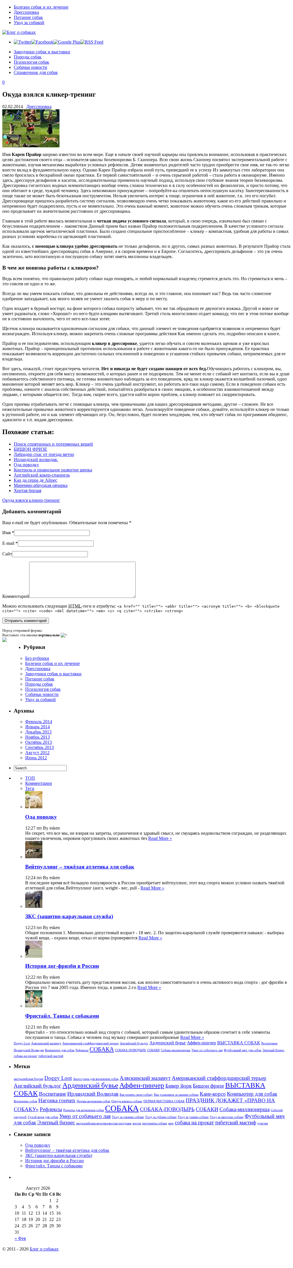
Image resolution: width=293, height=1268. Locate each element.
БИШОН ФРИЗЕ (30, 449)
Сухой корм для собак (43, 1117)
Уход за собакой (29, 22)
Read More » (160, 838)
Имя (6, 532)
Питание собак (28, 17)
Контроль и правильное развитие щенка (53, 469)
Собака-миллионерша (175, 1050)
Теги (29, 788)
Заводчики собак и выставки (42, 51)
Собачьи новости (30, 67)
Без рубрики (37, 658)
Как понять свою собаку (136, 1094)
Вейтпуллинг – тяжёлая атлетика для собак (79, 867)
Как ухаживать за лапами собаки (176, 1094)
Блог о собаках (44, 1248)
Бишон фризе (208, 1086)
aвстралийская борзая (28, 1078)
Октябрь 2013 (38, 742)
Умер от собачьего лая (207, 1050)
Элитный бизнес (273, 1050)
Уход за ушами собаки (193, 1117)
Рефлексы (82, 1050)
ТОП (30, 778)
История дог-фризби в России (62, 966)
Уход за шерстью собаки (226, 1117)
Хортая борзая (27, 490)
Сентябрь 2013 (39, 747)
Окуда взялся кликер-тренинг (31, 500)
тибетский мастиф (50, 1056)
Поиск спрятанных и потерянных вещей (53, 444)
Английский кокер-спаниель (42, 475)
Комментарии (38, 783)
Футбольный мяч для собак (242, 1050)
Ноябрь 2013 (37, 737)
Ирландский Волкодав (29, 1050)
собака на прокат (25, 1056)
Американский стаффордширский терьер (90, 1043)
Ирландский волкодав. (36, 459)
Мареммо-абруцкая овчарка (41, 485)
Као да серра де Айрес (35, 480)
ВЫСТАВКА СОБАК (238, 1042)
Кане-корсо (213, 1094)
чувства (262, 1123)
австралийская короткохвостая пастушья (103, 1123)
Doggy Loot (22, 1043)
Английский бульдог (134, 1043)
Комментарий (15, 596)
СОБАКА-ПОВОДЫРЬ (130, 1050)
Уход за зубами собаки (161, 1117)
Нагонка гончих (57, 1100)
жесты (136, 1123)
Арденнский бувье (167, 1042)
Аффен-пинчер (201, 1042)
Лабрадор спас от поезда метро (44, 454)
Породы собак (27, 56)
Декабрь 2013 (38, 731)
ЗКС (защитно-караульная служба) (69, 916)
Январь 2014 (37, 726)
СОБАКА (102, 1049)
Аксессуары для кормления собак (95, 1078)
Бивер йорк (178, 1086)
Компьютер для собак (59, 1050)
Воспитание (269, 1043)
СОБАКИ (153, 1050)
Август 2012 (37, 752)
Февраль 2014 (38, 721)
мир (171, 1123)
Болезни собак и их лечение (41, 7)
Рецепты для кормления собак (83, 1110)
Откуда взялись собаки (126, 1101)
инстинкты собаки (154, 1123)
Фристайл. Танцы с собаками (62, 1016)
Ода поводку (26, 464)
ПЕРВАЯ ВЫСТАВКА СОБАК (164, 1101)
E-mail (8, 543)
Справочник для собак (36, 72)
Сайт (7, 553)
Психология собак (31, 62)
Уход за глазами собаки (128, 1117)
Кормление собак (25, 1101)
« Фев (20, 1238)
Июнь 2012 (36, 757)
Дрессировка (26, 12)
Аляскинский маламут (46, 1043)
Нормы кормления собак (93, 1101)
